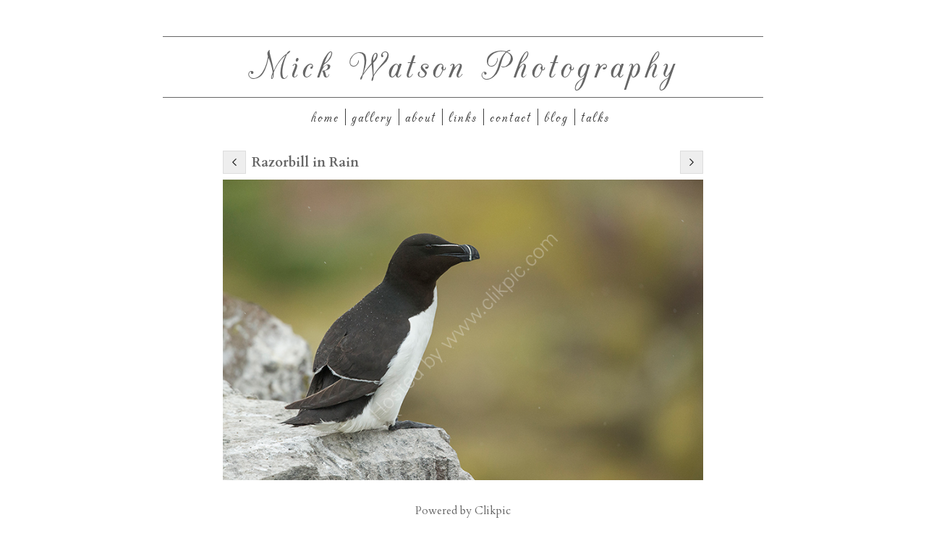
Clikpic (493, 511)
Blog (556, 117)
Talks (595, 117)
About (420, 117)
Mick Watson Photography (463, 64)
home (325, 117)
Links (463, 117)
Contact (511, 117)
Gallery (372, 117)
